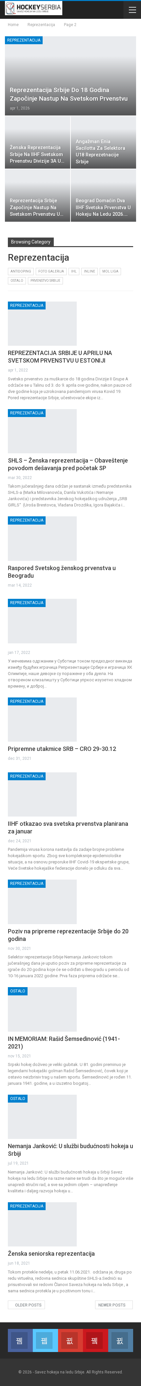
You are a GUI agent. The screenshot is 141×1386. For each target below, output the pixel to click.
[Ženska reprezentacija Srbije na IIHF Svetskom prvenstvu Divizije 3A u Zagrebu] (37, 142)
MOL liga (110, 271)
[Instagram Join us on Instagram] (120, 1340)
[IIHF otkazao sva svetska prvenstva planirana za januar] (42, 794)
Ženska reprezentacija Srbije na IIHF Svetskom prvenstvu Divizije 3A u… (37, 154)
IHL (74, 271)
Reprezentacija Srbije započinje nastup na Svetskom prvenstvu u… (36, 207)
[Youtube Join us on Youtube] (95, 1340)
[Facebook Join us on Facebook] (20, 1340)
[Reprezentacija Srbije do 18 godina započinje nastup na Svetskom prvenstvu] (70, 76)
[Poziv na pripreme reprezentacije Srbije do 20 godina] (42, 902)
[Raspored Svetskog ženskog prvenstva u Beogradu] (42, 538)
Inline (89, 271)
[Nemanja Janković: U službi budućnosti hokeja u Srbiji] (42, 1117)
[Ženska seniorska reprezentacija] (42, 1224)
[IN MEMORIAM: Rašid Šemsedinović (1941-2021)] (42, 1009)
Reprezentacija (23, 40)
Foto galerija (51, 271)
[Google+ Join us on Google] (70, 1340)
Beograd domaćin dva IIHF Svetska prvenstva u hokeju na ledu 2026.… (103, 207)
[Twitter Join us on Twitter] (45, 1340)
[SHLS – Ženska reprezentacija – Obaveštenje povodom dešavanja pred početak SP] (42, 431)
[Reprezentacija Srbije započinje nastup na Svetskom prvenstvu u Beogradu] (37, 195)
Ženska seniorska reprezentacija (51, 1253)
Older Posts (28, 1305)
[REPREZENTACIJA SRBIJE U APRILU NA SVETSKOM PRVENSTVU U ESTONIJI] (42, 324)
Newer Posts (112, 1305)
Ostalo (16, 280)
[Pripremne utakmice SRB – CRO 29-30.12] (42, 719)
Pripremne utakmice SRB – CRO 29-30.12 (62, 748)
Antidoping (20, 271)
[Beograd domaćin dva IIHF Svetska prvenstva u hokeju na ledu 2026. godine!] (103, 195)
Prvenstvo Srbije (45, 280)
